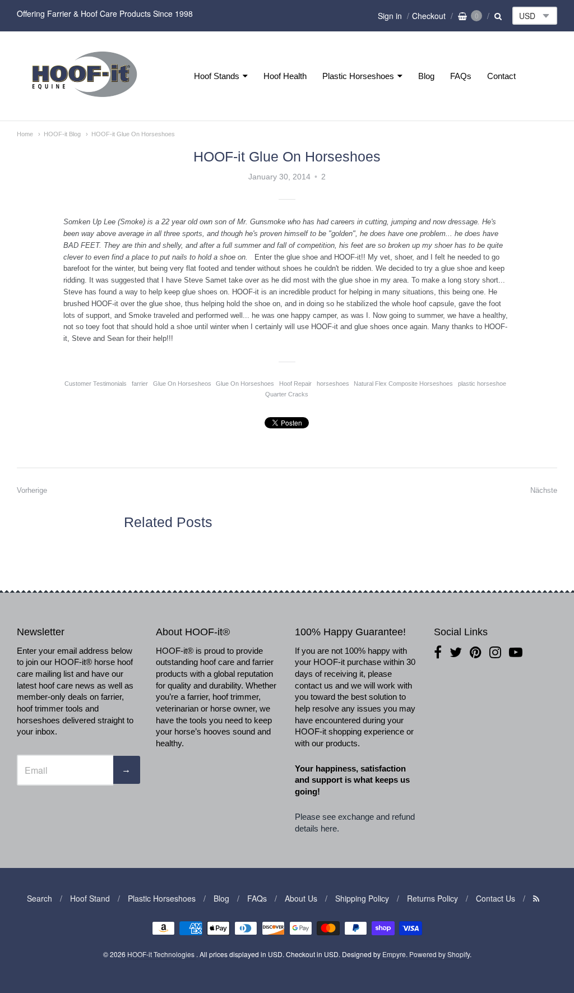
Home (25, 134)
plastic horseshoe (482, 383)
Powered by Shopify (439, 954)
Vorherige (32, 490)
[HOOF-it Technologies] (85, 100)
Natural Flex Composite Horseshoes (403, 383)
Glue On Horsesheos (182, 383)
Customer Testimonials (95, 383)
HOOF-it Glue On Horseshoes (133, 134)
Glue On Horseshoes (245, 383)
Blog (426, 76)
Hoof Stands (216, 76)
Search (39, 898)
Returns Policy (432, 898)
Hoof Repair (295, 383)
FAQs (460, 76)
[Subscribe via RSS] (536, 898)
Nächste (543, 490)
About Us (301, 898)
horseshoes (333, 383)
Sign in (390, 15)
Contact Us (495, 898)
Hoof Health (285, 76)
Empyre (394, 954)
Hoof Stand (90, 898)
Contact (501, 76)
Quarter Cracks (286, 394)
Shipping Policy (362, 898)
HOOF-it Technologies (161, 954)
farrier (140, 383)
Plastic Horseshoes (358, 76)
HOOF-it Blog (62, 134)
